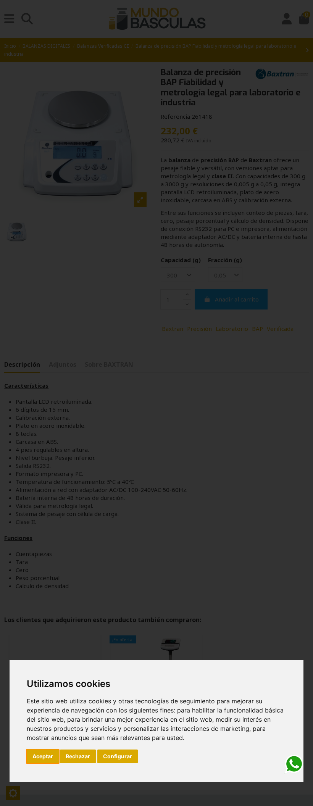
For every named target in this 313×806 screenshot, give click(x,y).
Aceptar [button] (42, 756)
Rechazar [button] (78, 756)
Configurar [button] (117, 756)
